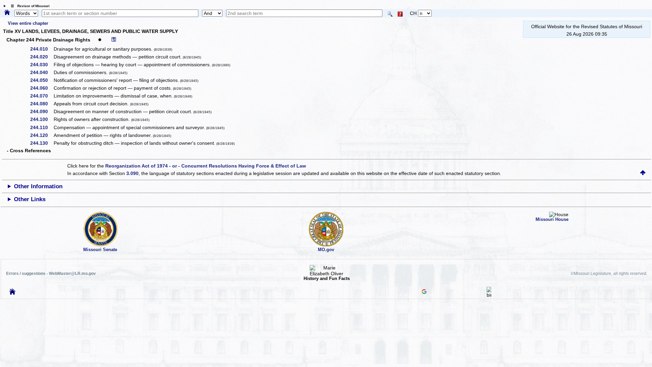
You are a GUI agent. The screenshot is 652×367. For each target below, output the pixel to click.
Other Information (38, 186)
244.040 (41, 72)
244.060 (41, 88)
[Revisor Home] (12, 293)
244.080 (41, 103)
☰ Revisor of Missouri (28, 6)
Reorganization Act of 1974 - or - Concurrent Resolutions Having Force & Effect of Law (205, 166)
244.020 (41, 56)
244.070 (41, 96)
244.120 (41, 135)
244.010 (41, 49)
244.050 (41, 80)
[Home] (7, 13)
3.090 (132, 173)
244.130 (41, 143)
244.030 (41, 64)
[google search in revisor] (424, 292)
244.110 (41, 127)
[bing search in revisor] (489, 295)
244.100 (41, 119)
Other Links (30, 199)
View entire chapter (28, 23)
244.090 (41, 111)
